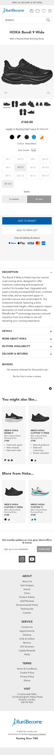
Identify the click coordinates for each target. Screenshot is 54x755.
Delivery (27, 635)
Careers (27, 612)
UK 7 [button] (8, 159)
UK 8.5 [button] (45, 159)
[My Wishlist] (44, 11)
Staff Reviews (27, 601)
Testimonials (27, 609)
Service (27, 621)
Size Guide (24, 150)
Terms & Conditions (27, 668)
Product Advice (27, 597)
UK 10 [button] (32, 167)
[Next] (48, 93)
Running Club (22, 129)
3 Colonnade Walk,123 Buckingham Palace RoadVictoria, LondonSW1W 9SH (27, 698)
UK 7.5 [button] (20, 159)
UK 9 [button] (8, 167)
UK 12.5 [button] (45, 176)
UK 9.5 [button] (20, 167)
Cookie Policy (27, 672)
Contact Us (27, 627)
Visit (27, 688)
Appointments (27, 631)
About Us (27, 581)
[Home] (13, 11)
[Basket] (38, 11)
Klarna (27, 680)
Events (27, 589)
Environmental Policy (27, 605)
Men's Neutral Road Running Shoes (27, 38)
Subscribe (44, 549)
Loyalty (9, 129)
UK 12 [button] (32, 176)
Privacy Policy (27, 676)
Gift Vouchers (27, 646)
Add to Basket (27, 220)
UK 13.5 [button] (7, 184)
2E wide (39, 199)
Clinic (27, 593)
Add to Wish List (27, 230)
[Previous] (5, 93)
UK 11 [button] (8, 176)
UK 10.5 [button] (45, 167)
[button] (12, 137)
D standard (14, 199)
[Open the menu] (50, 11)
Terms (27, 663)
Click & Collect (27, 638)
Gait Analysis (27, 585)
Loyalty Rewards (27, 650)
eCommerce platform (37, 734)
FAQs (27, 654)
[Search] (48, 20)
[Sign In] (31, 11)
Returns (27, 642)
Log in (33, 129)
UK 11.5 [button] (20, 176)
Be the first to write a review (27, 376)
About (27, 576)
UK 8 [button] (33, 159)
